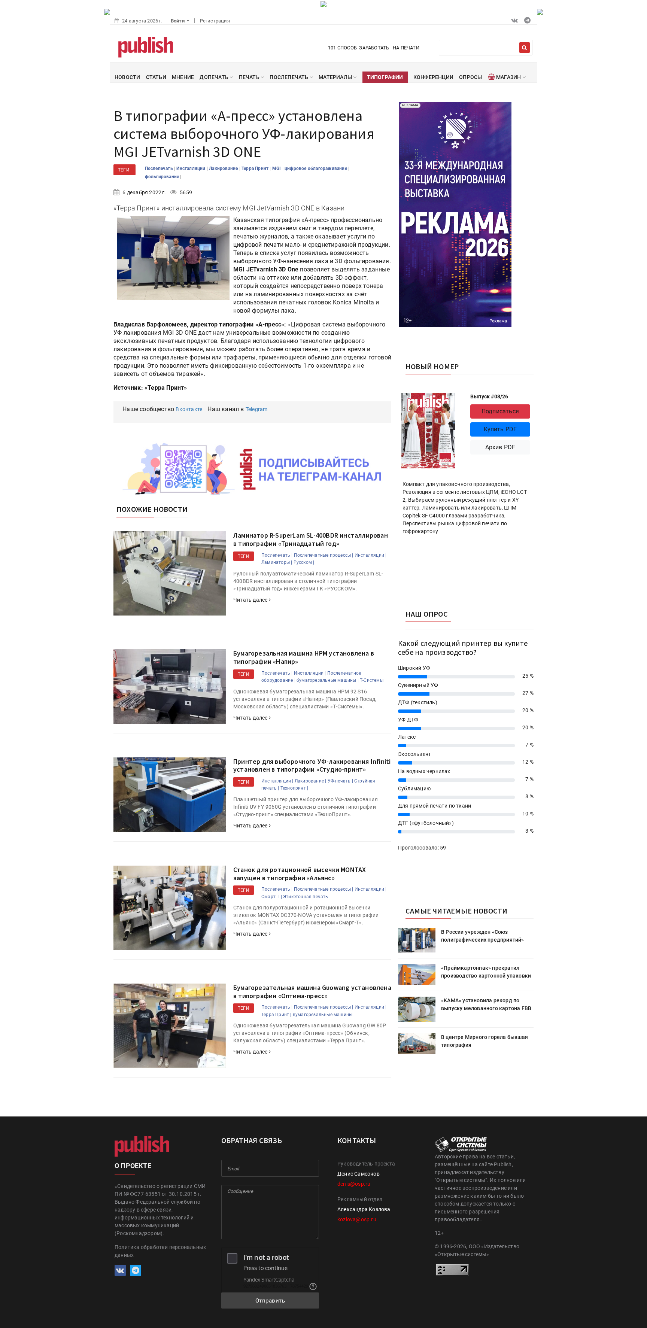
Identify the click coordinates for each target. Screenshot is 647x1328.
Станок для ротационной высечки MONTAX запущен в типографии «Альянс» (299, 873)
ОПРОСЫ (470, 77)
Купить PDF (500, 429)
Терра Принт (256, 168)
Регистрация (215, 21)
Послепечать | (277, 555)
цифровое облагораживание (316, 168)
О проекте (133, 1166)
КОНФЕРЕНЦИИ (433, 77)
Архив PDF (500, 447)
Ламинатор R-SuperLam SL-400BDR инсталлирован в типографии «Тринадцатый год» (310, 539)
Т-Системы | (373, 680)
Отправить (270, 1300)
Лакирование (224, 168)
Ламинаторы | (276, 562)
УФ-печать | (340, 781)
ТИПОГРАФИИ (385, 77)
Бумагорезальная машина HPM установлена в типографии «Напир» (303, 657)
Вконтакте (189, 409)
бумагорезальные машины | (328, 680)
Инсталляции (191, 168)
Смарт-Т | (271, 896)
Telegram (257, 409)
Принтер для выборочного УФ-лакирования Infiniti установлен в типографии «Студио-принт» (312, 765)
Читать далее (251, 600)
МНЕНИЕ (183, 77)
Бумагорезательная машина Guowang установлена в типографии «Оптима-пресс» (312, 991)
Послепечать (159, 168)
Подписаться (500, 411)
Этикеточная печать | (307, 896)
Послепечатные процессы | (323, 555)
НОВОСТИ (127, 77)
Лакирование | (310, 781)
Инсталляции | (371, 555)
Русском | (304, 562)
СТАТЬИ (156, 77)
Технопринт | (294, 788)
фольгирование (162, 176)
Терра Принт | (276, 1014)
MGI (277, 168)
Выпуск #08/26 (489, 396)
